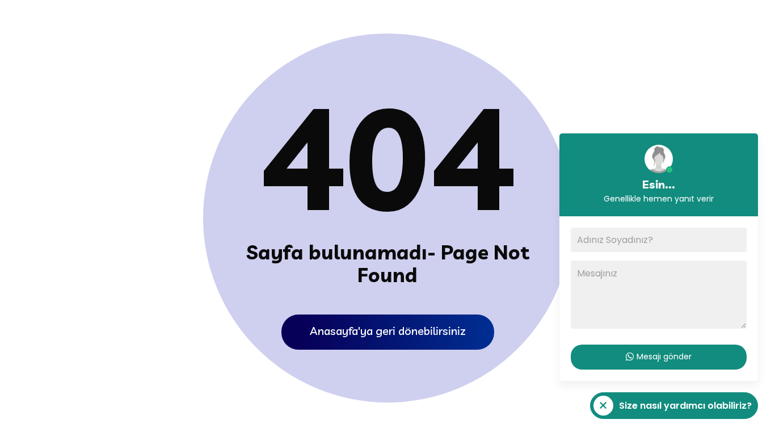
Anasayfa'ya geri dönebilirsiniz (388, 331)
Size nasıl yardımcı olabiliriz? (671, 409)
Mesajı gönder (664, 356)
